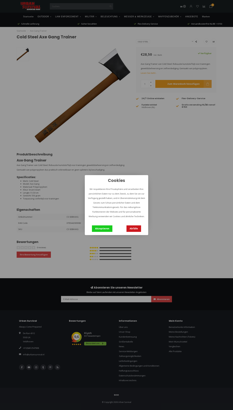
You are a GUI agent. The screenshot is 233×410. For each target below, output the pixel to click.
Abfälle (134, 228)
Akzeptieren (102, 228)
